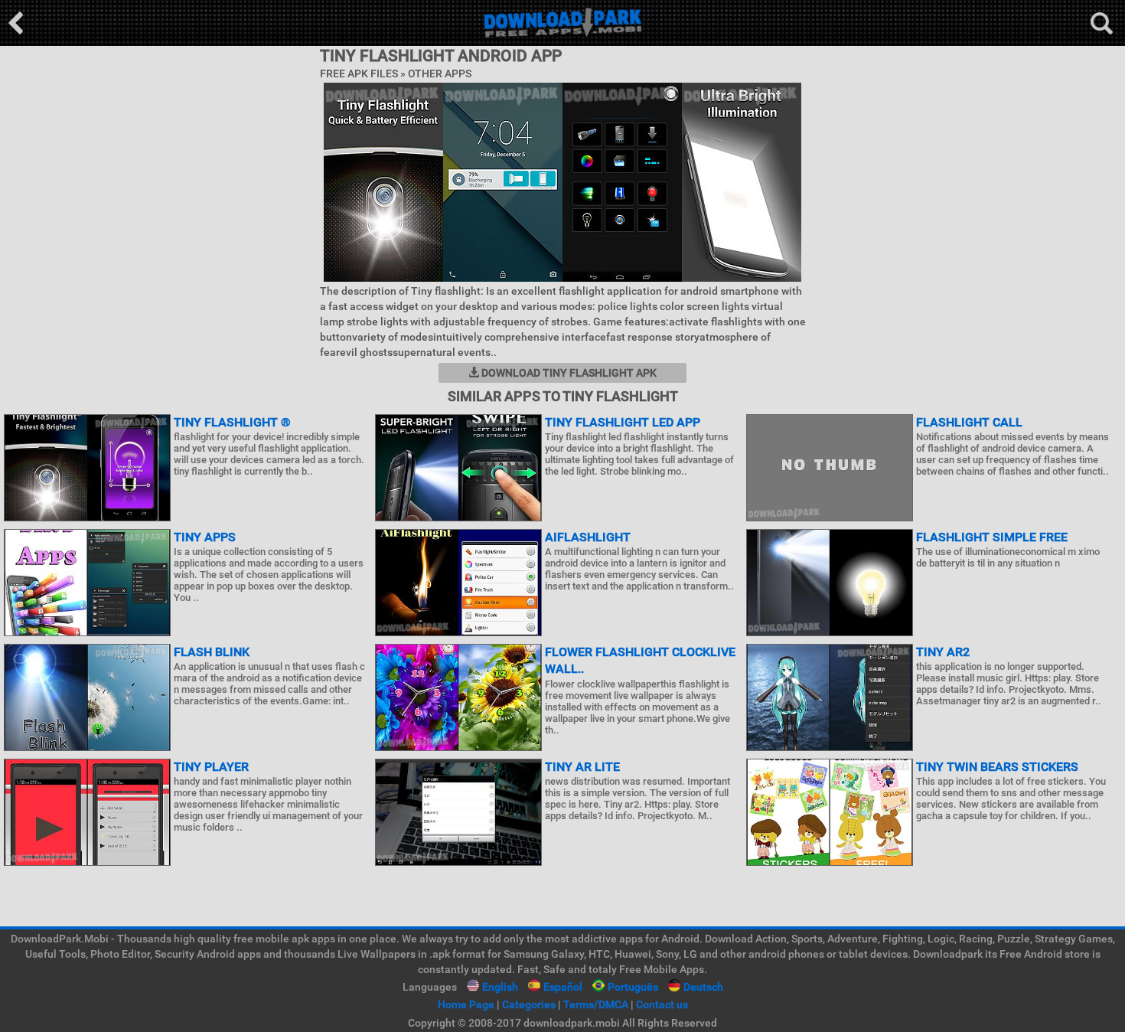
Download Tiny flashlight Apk (568, 373)
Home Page (466, 1004)
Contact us (662, 1004)
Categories (529, 1004)
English (500, 987)
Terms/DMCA (595, 1004)
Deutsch (703, 987)
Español (562, 987)
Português (633, 987)
